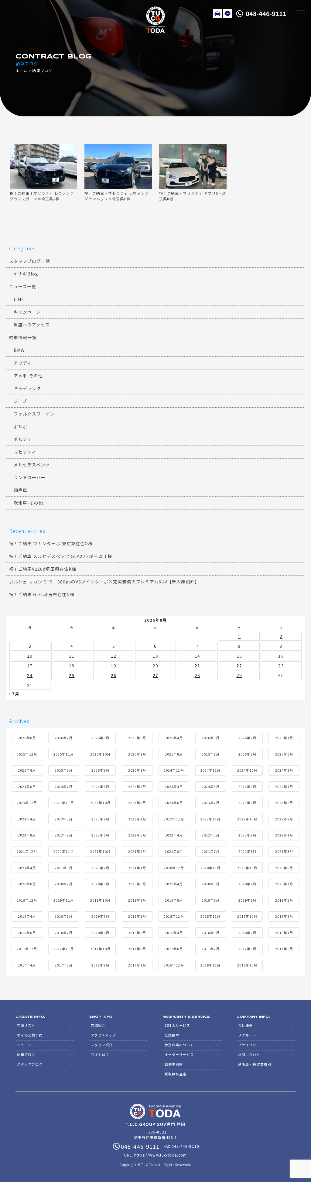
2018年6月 (100, 932)
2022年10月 (247, 818)
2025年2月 (100, 770)
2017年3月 (64, 965)
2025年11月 (63, 754)
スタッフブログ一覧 (29, 261)
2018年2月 (247, 932)
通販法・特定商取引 (254, 1064)
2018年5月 (137, 932)
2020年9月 (284, 867)
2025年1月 (137, 770)
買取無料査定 (175, 1073)
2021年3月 (64, 867)
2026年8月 (27, 737)
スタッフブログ (30, 1064)
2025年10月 (100, 754)
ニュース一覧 (22, 286)
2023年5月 (284, 802)
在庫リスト (217, 13)
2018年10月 (247, 916)
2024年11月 (210, 770)
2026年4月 (174, 737)
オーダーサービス (179, 1054)
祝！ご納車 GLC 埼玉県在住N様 (41, 594)
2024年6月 (100, 786)
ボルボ (20, 426)
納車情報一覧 (22, 337)
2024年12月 (174, 770)
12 (113, 656)
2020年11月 (210, 867)
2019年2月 (100, 916)
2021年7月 (211, 851)
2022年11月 (210, 818)
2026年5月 (137, 737)
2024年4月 (174, 786)
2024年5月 (137, 786)
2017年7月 (211, 948)
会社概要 (245, 1025)
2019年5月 (284, 900)
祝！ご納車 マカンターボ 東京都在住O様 (51, 543)
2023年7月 (211, 802)
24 (29, 675)
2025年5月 (284, 754)
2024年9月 (284, 770)
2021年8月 (174, 851)
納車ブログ (26, 1054)
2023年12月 (27, 802)
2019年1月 (137, 916)
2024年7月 (64, 786)
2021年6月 (247, 851)
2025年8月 (174, 754)
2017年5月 (284, 948)
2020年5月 (137, 883)
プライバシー (249, 1044)
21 (197, 666)
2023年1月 (137, 818)
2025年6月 (247, 754)
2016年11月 (210, 965)
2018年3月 (211, 932)
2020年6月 (100, 883)
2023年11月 (63, 802)
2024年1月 (284, 786)
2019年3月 (64, 916)
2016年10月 (247, 965)
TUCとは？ (100, 1054)
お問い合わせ (249, 1054)
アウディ (23, 363)
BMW (19, 350)
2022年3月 (211, 835)
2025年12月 (27, 754)
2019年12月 (27, 900)
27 (155, 675)
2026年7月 (64, 737)
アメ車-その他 (28, 375)
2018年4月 (174, 932)
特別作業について (179, 1044)
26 (113, 675)
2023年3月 (64, 818)
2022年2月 (247, 835)
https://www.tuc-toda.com (160, 1154)
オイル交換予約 (30, 1035)
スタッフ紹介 (102, 1044)
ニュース (24, 1044)
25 (71, 675)
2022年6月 (100, 835)
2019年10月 (100, 900)
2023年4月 (27, 818)
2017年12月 (27, 948)
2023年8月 (174, 802)
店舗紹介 (98, 1025)
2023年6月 (247, 802)
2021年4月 (27, 867)
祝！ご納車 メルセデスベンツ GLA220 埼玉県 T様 (60, 556)
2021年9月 (137, 851)
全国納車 (172, 1035)
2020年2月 (247, 883)
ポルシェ (23, 439)
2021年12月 (27, 851)
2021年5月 (284, 851)
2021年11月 (63, 851)
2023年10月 (100, 802)
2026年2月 (247, 737)
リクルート (247, 1035)
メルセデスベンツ (32, 465)
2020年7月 (64, 883)
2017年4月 (27, 965)
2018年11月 (210, 916)
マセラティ (25, 452)
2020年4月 (174, 883)
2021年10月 (100, 851)
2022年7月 (64, 835)
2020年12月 (174, 867)
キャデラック (27, 388)
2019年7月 (211, 900)
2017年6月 (247, 948)
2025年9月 (137, 754)
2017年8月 (174, 948)
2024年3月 (211, 786)
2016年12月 (174, 965)
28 (197, 675)
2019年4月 (27, 916)
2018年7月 (64, 932)
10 (29, 656)
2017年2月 (100, 965)
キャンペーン (27, 312)
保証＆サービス (177, 1025)
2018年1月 (284, 932)
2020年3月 (211, 883)
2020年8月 (27, 883)
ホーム (21, 70)
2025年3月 (64, 770)
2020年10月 (247, 867)
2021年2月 (100, 867)
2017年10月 (100, 948)
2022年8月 (27, 835)
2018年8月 (27, 932)
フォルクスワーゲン (34, 414)
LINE (227, 13)
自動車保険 (174, 1064)
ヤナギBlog (26, 274)
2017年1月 (137, 965)
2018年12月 (174, 916)
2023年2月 (100, 818)
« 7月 (14, 694)
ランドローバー (30, 477)
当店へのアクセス (32, 325)
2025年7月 (211, 754)
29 (239, 675)
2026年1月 (284, 737)
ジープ (20, 401)
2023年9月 (137, 802)
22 (239, 666)
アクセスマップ (103, 1035)
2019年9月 (137, 900)
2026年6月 (100, 737)
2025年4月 (27, 770)
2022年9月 (284, 818)
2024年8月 (27, 786)
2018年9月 (284, 916)
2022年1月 (284, 835)
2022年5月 (137, 835)
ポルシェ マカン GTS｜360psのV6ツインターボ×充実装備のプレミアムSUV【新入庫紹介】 (104, 582)
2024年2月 (247, 786)
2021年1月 (137, 867)
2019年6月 (247, 900)
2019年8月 (174, 900)
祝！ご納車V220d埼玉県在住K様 (42, 569)
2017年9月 (137, 948)
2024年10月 (247, 770)
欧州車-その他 (28, 503)
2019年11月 (63, 900)
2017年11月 (63, 948)
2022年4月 (174, 835)
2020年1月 (284, 883)
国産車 (20, 490)
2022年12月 (174, 818)
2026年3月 (211, 737)
